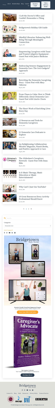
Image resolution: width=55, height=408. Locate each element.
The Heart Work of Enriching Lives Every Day (34, 109)
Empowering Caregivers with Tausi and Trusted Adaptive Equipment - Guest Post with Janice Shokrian (34, 54)
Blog (22, 4)
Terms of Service (43, 393)
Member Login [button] (35, 4)
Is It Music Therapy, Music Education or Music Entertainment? (30, 175)
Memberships (16, 4)
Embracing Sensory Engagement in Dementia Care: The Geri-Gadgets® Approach (34, 68)
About (9, 4)
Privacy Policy (34, 393)
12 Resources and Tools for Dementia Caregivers (31, 121)
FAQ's (19, 393)
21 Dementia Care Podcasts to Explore (32, 133)
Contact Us (27, 4)
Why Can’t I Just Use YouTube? (32, 187)
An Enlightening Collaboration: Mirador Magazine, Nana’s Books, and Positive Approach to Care (33, 146)
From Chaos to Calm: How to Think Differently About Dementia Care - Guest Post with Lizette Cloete (34, 96)
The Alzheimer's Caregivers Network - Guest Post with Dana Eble (33, 160)
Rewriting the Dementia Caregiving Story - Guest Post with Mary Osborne (35, 82)
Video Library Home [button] (45, 4)
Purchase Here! (27, 375)
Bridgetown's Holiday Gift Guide (33, 27)
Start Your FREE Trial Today (27, 312)
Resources (25, 393)
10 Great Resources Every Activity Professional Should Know (34, 197)
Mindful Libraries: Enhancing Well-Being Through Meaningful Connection (35, 39)
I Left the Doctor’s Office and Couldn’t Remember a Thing (31, 17)
